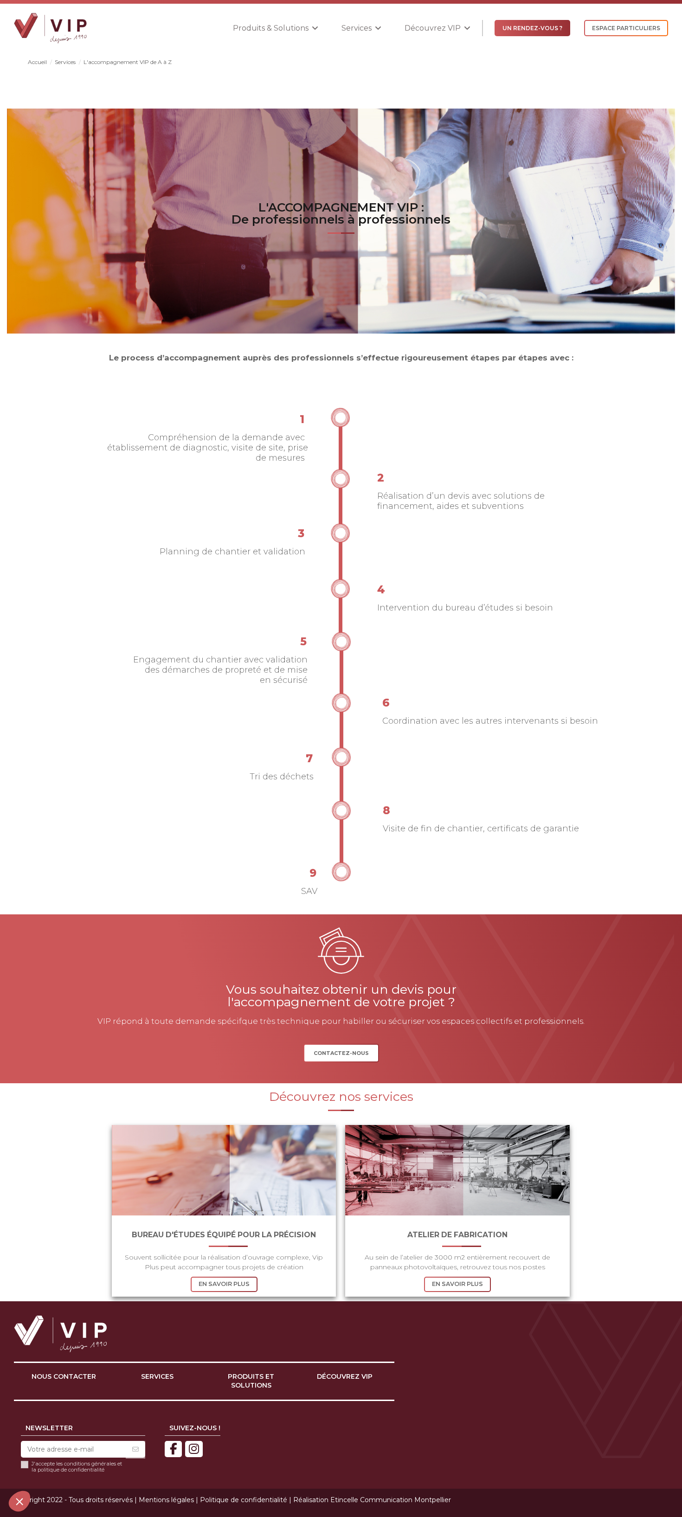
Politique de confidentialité (243, 1500)
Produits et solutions (251, 1381)
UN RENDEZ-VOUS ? (532, 28)
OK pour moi (172, 1470)
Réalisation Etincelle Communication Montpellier (372, 1500)
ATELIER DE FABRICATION (457, 1234)
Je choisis (106, 1470)
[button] (275, 28)
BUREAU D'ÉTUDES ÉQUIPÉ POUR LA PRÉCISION (224, 1234)
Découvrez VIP (345, 1376)
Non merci (41, 1470)
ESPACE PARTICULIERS (626, 28)
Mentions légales (166, 1500)
